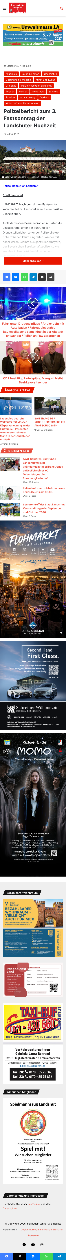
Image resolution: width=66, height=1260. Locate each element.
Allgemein (25, 65)
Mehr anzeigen (32, 260)
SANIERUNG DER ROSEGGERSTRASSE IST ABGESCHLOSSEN (49, 422)
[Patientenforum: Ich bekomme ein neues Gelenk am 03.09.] (10, 493)
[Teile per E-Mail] (42, 277)
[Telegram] (33, 277)
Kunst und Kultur (45, 79)
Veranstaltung (28, 97)
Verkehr (44, 97)
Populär (10, 91)
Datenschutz (10, 1208)
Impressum (34, 1203)
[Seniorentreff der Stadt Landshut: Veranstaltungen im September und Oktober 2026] (10, 509)
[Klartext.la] (17, 8)
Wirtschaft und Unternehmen (22, 103)
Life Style (11, 85)
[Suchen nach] (61, 9)
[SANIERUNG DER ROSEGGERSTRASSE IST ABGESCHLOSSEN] (50, 406)
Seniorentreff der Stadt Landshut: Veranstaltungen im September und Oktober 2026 (44, 508)
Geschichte (50, 73)
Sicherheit (38, 91)
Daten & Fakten (30, 73)
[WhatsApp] (24, 277)
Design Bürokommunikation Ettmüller (42, 1229)
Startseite (12, 65)
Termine (10, 97)
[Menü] (4, 9)
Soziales (53, 91)
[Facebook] (6, 277)
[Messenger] (15, 277)
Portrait (23, 91)
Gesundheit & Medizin (18, 79)
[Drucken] (50, 277)
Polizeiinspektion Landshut (36, 85)
